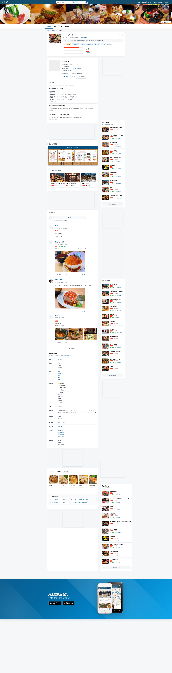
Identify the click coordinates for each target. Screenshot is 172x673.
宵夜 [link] (103, 44)
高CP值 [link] (60, 426)
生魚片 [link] (59, 377)
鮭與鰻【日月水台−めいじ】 (75, 68)
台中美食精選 (67, 44)
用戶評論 (52, 212)
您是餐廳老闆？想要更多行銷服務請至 (72, 73)
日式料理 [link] (60, 371)
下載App (149, 2)
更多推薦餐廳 (112, 375)
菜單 (55, 26)
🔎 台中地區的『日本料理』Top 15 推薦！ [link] (80, 499)
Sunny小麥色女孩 (59, 241)
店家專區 (160, 2)
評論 (61, 26)
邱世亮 (56, 225)
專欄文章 (155, 2)
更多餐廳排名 (112, 204)
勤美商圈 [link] (60, 359)
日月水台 (67, 34)
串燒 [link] (59, 375)
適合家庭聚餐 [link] (61, 432)
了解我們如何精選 (83, 37)
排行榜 (166, 2)
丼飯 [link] (59, 379)
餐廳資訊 (49, 26)
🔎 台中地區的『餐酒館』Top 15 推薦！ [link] (60, 502)
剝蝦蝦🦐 (57, 315)
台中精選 (53, 30)
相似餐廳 (67, 26)
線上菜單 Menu (73, 147)
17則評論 (88, 52)
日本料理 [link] (90, 44)
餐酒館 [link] (97, 44)
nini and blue (58, 279)
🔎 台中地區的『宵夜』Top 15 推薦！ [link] (79, 502)
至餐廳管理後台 (76, 164)
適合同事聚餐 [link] (61, 434)
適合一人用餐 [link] (61, 436)
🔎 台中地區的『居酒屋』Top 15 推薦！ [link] (60, 499)
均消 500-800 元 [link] (61, 422)
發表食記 (144, 2)
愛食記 (48, 30)
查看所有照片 (167, 22)
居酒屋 (57, 30)
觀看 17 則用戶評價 (70, 76)
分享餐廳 (83, 76)
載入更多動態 (72, 348)
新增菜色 (66, 471)
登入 (139, 2)
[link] (118, 131)
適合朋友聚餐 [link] (61, 430)
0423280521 (69, 70)
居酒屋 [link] (82, 44)
